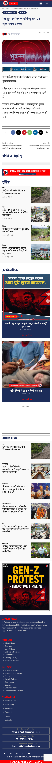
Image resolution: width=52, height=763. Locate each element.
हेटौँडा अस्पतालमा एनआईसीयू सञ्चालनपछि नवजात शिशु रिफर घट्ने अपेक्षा (14, 250)
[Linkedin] (35, 132)
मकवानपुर (5, 464)
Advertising (9, 704)
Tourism (8, 646)
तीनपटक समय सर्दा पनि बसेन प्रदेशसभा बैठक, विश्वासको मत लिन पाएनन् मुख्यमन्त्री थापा (14, 509)
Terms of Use (10, 700)
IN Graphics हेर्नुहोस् (26, 335)
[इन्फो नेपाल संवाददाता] (4, 34)
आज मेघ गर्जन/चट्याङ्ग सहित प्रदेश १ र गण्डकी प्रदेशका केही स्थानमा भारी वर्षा (12, 147)
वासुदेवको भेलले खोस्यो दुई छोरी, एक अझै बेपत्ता (15, 230)
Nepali (7, 716)
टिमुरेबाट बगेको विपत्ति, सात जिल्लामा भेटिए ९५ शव (13, 192)
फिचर (4, 226)
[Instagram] (10, 753)
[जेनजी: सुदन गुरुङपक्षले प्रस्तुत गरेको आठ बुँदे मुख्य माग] (26, 297)
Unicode (8, 719)
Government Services (14, 690)
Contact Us (10, 654)
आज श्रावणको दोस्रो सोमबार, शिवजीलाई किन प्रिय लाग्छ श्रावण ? (40, 147)
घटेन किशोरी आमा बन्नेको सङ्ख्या (26, 391)
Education (9, 676)
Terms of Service (12, 660)
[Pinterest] (24, 132)
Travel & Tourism (12, 670)
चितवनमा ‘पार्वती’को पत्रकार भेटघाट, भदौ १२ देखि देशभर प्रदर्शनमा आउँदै (13, 489)
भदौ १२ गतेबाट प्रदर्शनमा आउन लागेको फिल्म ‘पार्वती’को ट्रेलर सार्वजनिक (14, 549)
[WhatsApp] (29, 132)
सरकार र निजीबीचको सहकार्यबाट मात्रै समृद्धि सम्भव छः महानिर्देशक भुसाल (15, 469)
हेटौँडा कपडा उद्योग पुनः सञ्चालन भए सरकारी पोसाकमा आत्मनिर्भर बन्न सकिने (15, 212)
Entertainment (11, 687)
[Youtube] (29, 753)
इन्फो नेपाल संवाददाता (14, 34)
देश (3, 8)
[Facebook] (13, 132)
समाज (22, 12)
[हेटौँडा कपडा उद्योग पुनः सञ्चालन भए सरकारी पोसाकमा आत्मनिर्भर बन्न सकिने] (40, 214)
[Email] (40, 132)
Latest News (10, 649)
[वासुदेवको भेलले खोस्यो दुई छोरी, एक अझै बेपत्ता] (40, 233)
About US (9, 708)
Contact (8, 712)
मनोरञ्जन (5, 484)
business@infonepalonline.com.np (26, 746)
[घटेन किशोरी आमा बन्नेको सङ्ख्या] (26, 364)
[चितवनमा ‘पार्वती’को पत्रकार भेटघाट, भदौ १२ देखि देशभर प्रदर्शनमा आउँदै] (40, 491)
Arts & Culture (11, 679)
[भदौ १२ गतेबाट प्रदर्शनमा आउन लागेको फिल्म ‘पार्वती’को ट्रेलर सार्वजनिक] (40, 550)
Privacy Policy (11, 657)
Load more (25, 406)
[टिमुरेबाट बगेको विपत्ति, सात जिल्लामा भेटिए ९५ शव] (40, 195)
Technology (10, 682)
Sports (8, 685)
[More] (46, 132)
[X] (18, 132)
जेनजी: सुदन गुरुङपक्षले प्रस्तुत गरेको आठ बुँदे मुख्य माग (26, 325)
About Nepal (10, 643)
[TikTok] (17, 753)
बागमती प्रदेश (9, 8)
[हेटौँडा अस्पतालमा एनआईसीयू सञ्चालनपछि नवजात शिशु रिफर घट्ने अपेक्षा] (40, 252)
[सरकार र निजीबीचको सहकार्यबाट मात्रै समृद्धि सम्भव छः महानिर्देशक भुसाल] (40, 471)
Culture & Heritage (12, 651)
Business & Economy (13, 673)
